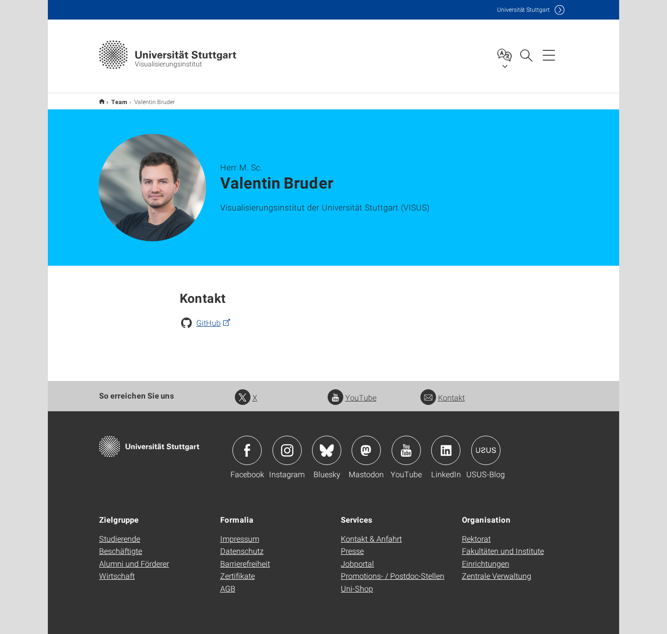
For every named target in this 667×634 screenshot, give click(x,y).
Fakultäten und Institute (503, 551)
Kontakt (451, 397)
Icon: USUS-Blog (485, 450)
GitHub (208, 322)
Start (101, 101)
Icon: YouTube (406, 450)
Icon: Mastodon (366, 450)
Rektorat (476, 538)
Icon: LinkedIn (445, 450)
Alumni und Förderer (134, 563)
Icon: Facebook (247, 450)
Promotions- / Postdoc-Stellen (392, 576)
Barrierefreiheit (245, 563)
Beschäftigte (120, 551)
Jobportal (357, 563)
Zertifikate (237, 576)
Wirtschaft (117, 576)
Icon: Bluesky (326, 450)
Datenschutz (242, 551)
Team (119, 102)
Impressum (239, 538)
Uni (523, 9)
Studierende (119, 538)
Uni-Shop (357, 588)
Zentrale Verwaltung (496, 576)
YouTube (360, 397)
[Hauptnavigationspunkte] (549, 54)
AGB (227, 588)
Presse (352, 551)
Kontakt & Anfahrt (371, 538)
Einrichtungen (485, 563)
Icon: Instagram (287, 450)
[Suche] (526, 54)
